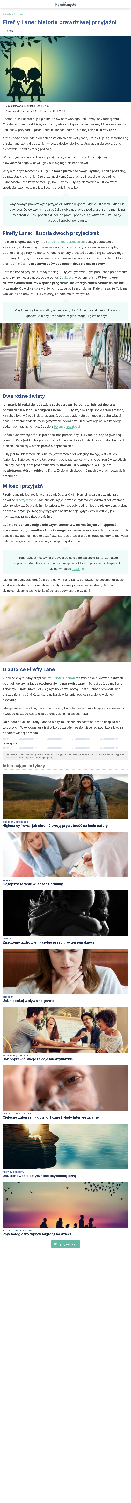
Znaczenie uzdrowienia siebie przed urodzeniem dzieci (48, 942)
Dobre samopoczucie (15, 822)
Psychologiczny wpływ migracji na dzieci (37, 1234)
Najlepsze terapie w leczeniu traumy (33, 884)
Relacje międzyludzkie (17, 1055)
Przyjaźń (18, 14)
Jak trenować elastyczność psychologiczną (39, 1176)
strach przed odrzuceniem (66, 242)
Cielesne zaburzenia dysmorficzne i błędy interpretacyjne (51, 1117)
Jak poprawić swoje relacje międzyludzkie (38, 1059)
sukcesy (68, 277)
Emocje (7, 938)
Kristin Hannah (64, 678)
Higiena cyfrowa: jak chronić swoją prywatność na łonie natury (55, 826)
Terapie (7, 880)
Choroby (8, 997)
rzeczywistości (26, 500)
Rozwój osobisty (13, 1172)
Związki (7, 14)
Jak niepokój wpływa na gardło (28, 1001)
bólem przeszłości (67, 426)
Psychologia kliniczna (17, 1113)
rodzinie (78, 568)
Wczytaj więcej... (65, 1244)
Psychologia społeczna (17, 1230)
